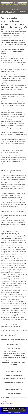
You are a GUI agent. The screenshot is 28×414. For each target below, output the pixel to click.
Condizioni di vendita (8, 400)
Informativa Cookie (8, 403)
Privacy (4, 401)
